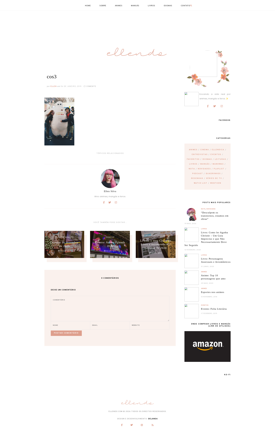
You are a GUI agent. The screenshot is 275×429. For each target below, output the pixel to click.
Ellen (53, 86)
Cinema (204, 150)
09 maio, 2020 (207, 283)
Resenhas (197, 178)
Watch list (200, 183)
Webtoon (215, 183)
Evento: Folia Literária (214, 309)
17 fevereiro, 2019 (209, 314)
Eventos (216, 154)
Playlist (219, 169)
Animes (193, 150)
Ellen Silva (110, 191)
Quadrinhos (213, 173)
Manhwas (218, 164)
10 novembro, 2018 (209, 297)
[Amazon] (207, 361)
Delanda (153, 419)
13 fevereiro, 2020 (192, 250)
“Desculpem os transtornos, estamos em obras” (215, 215)
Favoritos (193, 159)
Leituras (220, 159)
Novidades (204, 169)
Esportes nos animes (212, 292)
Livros (193, 164)
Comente (91, 86)
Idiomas (207, 159)
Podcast (197, 173)
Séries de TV (214, 178)
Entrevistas (200, 154)
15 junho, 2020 (207, 267)
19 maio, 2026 (190, 224)
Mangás (205, 164)
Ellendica (218, 150)
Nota (192, 169)
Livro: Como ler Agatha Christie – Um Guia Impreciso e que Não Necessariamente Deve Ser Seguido (206, 238)
